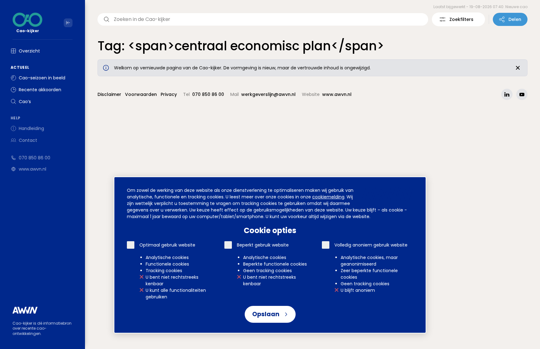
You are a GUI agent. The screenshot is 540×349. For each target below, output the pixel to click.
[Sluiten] (517, 67)
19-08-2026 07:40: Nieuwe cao (498, 6)
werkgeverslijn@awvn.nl (268, 94)
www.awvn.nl (32, 169)
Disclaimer (109, 94)
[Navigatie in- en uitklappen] (68, 22)
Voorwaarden (141, 94)
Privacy (169, 94)
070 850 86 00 (34, 158)
